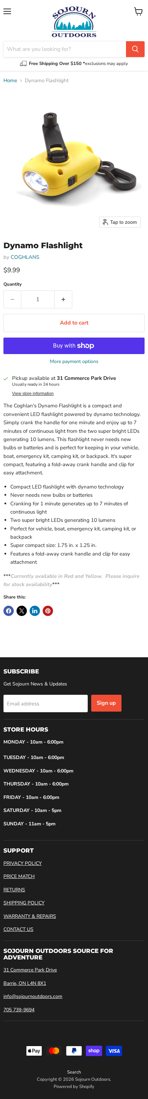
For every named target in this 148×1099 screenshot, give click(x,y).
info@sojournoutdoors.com (32, 996)
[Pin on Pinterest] (48, 611)
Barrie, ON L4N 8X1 (24, 983)
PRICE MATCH (19, 876)
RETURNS (14, 890)
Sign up (106, 703)
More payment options (74, 361)
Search (74, 1072)
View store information (33, 393)
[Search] (135, 49)
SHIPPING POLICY (23, 903)
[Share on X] (22, 611)
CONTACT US (18, 929)
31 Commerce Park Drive (30, 970)
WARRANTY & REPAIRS (29, 916)
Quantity (12, 284)
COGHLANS (25, 257)
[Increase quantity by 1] (63, 299)
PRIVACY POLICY (22, 863)
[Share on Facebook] (8, 611)
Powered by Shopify (74, 1087)
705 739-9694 (18, 1010)
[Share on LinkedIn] (35, 611)
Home (10, 81)
